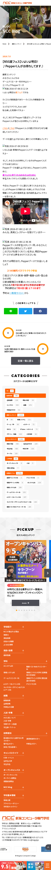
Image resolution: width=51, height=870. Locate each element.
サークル (12, 453)
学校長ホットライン (10, 806)
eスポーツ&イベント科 (12, 684)
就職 (27, 405)
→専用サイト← (16, 293)
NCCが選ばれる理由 (11, 631)
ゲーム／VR (13, 424)
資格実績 (7, 638)
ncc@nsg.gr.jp (33, 840)
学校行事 (28, 449)
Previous (3, 573)
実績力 (6, 635)
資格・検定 (28, 400)
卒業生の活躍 (9, 707)
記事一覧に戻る (25, 360)
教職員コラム (14, 473)
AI (9, 419)
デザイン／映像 (14, 434)
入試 (30, 463)
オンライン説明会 (10, 778)
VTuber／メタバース (29, 429)
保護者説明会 (9, 781)
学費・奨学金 (12, 468)
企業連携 (12, 400)
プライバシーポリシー (11, 803)
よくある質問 (8, 644)
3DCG (11, 429)
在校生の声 (8, 761)
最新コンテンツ (15, 415)
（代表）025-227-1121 (14, 837)
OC (9, 391)
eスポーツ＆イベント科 (16, 497)
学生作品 (12, 449)
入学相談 (12, 459)
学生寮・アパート (10, 727)
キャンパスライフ (15, 439)
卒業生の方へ (31, 743)
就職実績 (7, 700)
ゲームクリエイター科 (11, 678)
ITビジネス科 (32, 478)
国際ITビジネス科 (14, 478)
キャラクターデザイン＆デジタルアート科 (22, 502)
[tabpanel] (25, 573)
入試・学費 (7, 720)
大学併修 (31, 434)
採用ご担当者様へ (10, 747)
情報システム (24, 419)
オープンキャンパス (14, 463)
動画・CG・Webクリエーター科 (19, 507)
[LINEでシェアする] (11, 311)
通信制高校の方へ (33, 738)
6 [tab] (29, 610)
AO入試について (10, 717)
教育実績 (12, 396)
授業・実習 (13, 444)
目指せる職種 (9, 641)
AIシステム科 (34, 482)
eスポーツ (29, 424)
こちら (5, 128)
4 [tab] (24, 610)
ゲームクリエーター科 (16, 492)
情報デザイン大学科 (15, 482)
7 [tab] (32, 610)
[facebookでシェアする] (40, 311)
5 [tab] (26, 610)
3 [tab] (21, 610)
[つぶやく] (25, 311)
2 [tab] (19, 610)
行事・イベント (9, 757)
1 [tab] (16, 610)
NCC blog (8, 787)
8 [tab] (34, 610)
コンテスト (13, 405)
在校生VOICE (30, 444)
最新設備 (7, 655)
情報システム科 (14, 487)
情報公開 (7, 800)
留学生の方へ (9, 743)
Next (47, 573)
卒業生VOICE (13, 410)
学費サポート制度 (10, 724)
